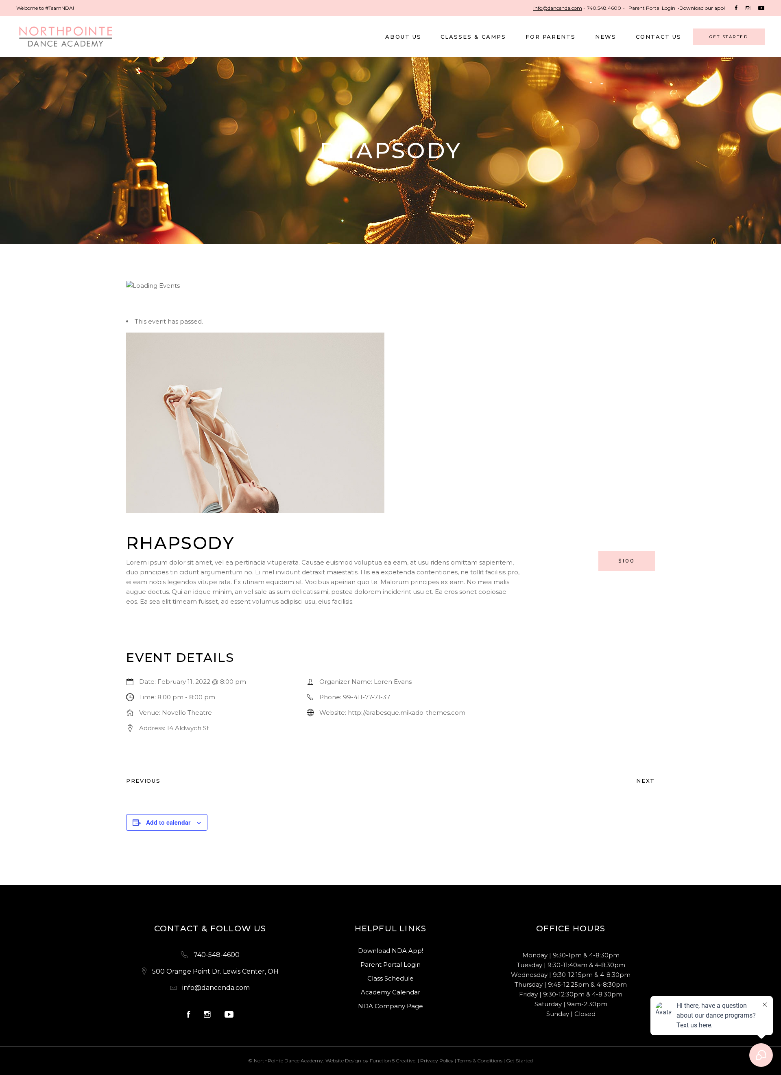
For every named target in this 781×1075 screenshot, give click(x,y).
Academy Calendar (390, 992)
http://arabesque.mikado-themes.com (406, 712)
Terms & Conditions (479, 1060)
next (645, 780)
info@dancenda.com (557, 8)
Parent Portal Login (651, 8)
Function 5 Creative (392, 1060)
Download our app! (702, 8)
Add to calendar (168, 822)
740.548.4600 (604, 8)
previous (143, 780)
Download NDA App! (390, 951)
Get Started (519, 1060)
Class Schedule (390, 978)
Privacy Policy (437, 1060)
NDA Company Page (390, 1006)
